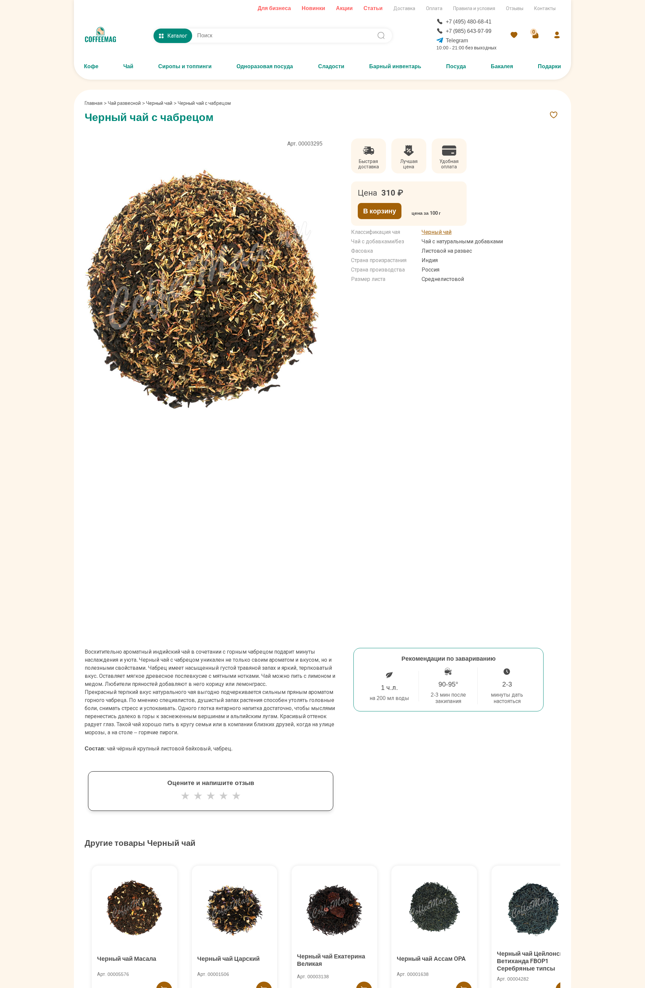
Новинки (313, 8)
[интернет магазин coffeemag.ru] (103, 35)
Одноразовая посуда (264, 66)
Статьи (373, 8)
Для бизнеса (274, 8)
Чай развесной (124, 103)
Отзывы (514, 8)
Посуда (456, 66)
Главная (95, 103)
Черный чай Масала (126, 958)
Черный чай (159, 103)
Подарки (549, 66)
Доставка (404, 8)
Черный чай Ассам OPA (431, 958)
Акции (344, 8)
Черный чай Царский (228, 958)
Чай (128, 66)
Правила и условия (474, 8)
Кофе (91, 66)
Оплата (434, 8)
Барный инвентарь (395, 66)
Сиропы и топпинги (185, 66)
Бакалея (502, 66)
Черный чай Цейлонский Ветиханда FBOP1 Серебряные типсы (533, 961)
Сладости (331, 66)
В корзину (379, 211)
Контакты (545, 8)
